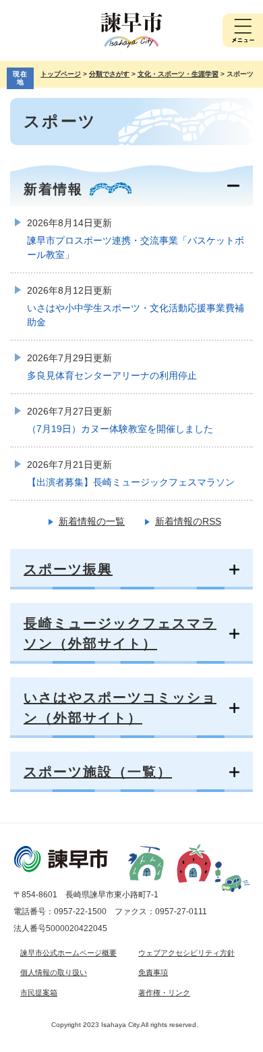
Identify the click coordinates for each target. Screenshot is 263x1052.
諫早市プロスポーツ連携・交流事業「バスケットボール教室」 (135, 247)
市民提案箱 (38, 993)
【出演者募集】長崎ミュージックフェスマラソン (131, 482)
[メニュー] (243, 30)
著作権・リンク (164, 993)
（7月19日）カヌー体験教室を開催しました (120, 428)
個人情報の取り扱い (53, 972)
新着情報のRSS (188, 521)
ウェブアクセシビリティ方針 (186, 953)
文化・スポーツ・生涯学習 (178, 74)
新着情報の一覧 (92, 521)
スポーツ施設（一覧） (98, 771)
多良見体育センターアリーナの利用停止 (112, 375)
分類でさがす (109, 74)
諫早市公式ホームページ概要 (68, 953)
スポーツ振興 (68, 569)
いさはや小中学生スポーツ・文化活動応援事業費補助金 (135, 315)
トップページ (60, 74)
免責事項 (153, 972)
